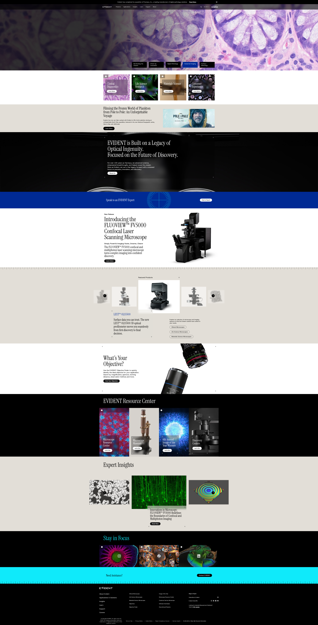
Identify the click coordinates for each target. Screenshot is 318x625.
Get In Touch (206, 200)
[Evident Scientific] (107, 6)
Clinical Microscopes (178, 327)
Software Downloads (164, 603)
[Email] (218, 597)
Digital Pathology (172, 64)
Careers (102, 612)
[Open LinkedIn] (199, 556)
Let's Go (107, 450)
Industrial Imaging (190, 64)
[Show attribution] (105, 76)
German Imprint (176, 621)
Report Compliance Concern (162, 621)
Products (118, 7)
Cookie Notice (149, 621)
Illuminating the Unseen (138, 64)
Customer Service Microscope (167, 600)
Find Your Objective (111, 381)
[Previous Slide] (104, 295)
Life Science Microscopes (180, 332)
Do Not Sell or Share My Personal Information (194, 621)
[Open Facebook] (159, 556)
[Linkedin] (215, 601)
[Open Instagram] (119, 556)
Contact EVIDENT (204, 575)
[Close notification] (217, 2)
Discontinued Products (165, 607)
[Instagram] (211, 601)
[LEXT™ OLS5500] (159, 296)
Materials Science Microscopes (181, 336)
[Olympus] (214, 7)
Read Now (155, 524)
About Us (112, 173)
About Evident (104, 594)
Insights (135, 7)
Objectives (132, 603)
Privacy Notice (139, 621)
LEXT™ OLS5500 (122, 314)
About (154, 7)
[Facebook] (213, 601)
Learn (141, 7)
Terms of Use (129, 621)
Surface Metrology (204, 64)
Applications (126, 7)
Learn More (109, 43)
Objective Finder (133, 607)
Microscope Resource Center (166, 597)
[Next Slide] (213, 295)
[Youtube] (218, 601)
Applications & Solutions (108, 598)
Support (148, 7)
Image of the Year (163, 594)
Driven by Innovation (154, 64)
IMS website (196, 607)
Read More (192, 2)
